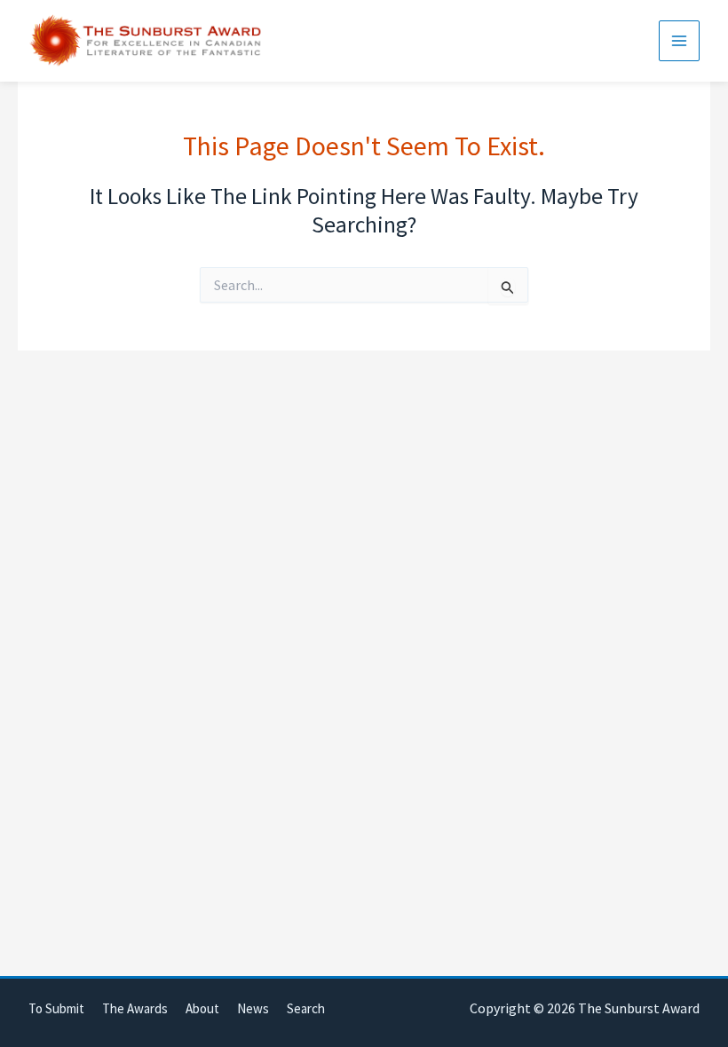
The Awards (135, 1008)
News (253, 1008)
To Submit (56, 1008)
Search (306, 1008)
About (202, 1008)
